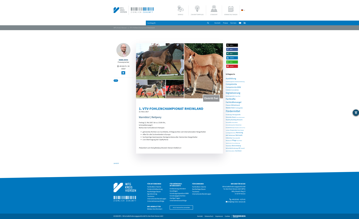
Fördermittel (233, 111)
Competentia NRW (233, 87)
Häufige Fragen (175, 198)
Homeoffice (229, 122)
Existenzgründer (230, 96)
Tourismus (228, 146)
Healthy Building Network (234, 120)
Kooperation (233, 130)
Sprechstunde (229, 143)
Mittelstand (232, 135)
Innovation (235, 122)
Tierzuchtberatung (236, 143)
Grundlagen (174, 191)
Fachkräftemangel (233, 102)
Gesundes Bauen (231, 117)
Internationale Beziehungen (156, 199)
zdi (239, 148)
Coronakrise (235, 90)
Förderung (229, 114)
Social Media (239, 140)
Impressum (219, 216)
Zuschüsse (238, 151)
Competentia (231, 84)
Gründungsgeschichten (177, 196)
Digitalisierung (233, 92)
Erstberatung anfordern (178, 189)
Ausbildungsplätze (230, 81)
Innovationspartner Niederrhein (233, 125)
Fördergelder (239, 108)
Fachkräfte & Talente (154, 187)
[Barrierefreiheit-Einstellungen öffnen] (356, 113)
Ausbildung (231, 78)
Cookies (227, 216)
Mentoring (239, 133)
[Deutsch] (243, 10)
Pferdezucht (229, 140)
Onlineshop (229, 138)
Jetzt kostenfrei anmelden (181, 207)
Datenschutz (209, 216)
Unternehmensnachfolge (155, 201)
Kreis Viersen (241, 130)
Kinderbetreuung (230, 127)
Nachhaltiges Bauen (154, 192)
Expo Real (237, 96)
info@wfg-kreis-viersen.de (236, 202)
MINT (227, 135)
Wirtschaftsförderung (232, 148)
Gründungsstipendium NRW (179, 193)
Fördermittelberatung (154, 189)
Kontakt (217, 23)
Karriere (233, 23)
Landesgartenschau (231, 132)
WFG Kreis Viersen (120, 28)
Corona (228, 90)
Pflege (234, 140)
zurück (116, 163)
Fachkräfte (231, 98)
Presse (225, 23)
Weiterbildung (236, 146)
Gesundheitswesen (241, 117)
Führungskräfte (236, 114)
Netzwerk (239, 135)
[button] (232, 45)
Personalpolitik (236, 138)
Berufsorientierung (239, 81)
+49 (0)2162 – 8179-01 (238, 199)
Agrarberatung (152, 194)
